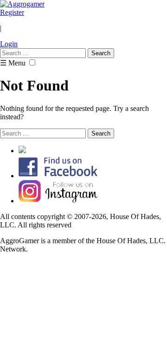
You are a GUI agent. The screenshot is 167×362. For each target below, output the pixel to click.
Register (12, 12)
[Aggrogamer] (22, 4)
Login (9, 44)
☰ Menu (13, 63)
